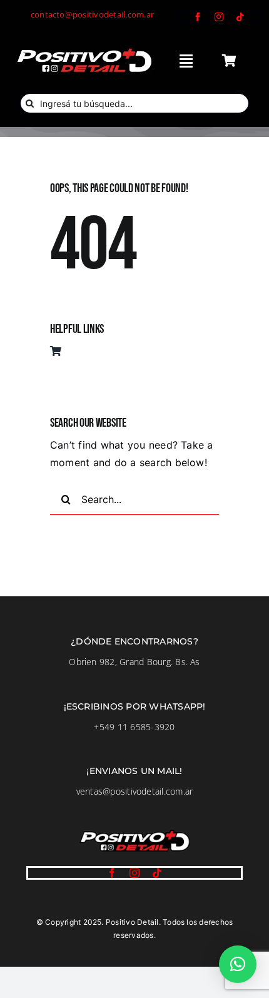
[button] (237, 964)
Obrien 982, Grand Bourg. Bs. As (134, 662)
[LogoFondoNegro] (84, 50)
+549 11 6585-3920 (134, 727)
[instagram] (219, 17)
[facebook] (197, 17)
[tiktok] (240, 17)
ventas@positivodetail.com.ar (134, 791)
